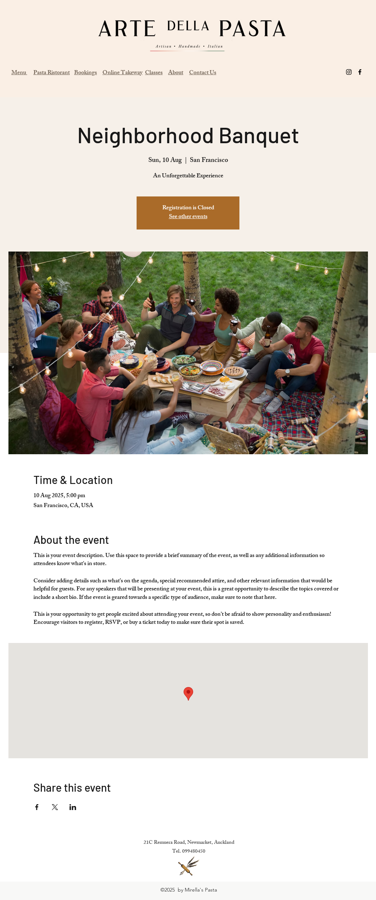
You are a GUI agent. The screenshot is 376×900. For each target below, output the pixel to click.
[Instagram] (348, 72)
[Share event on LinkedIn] (72, 807)
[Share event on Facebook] (36, 807)
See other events (188, 217)
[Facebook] (360, 72)
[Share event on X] (54, 807)
